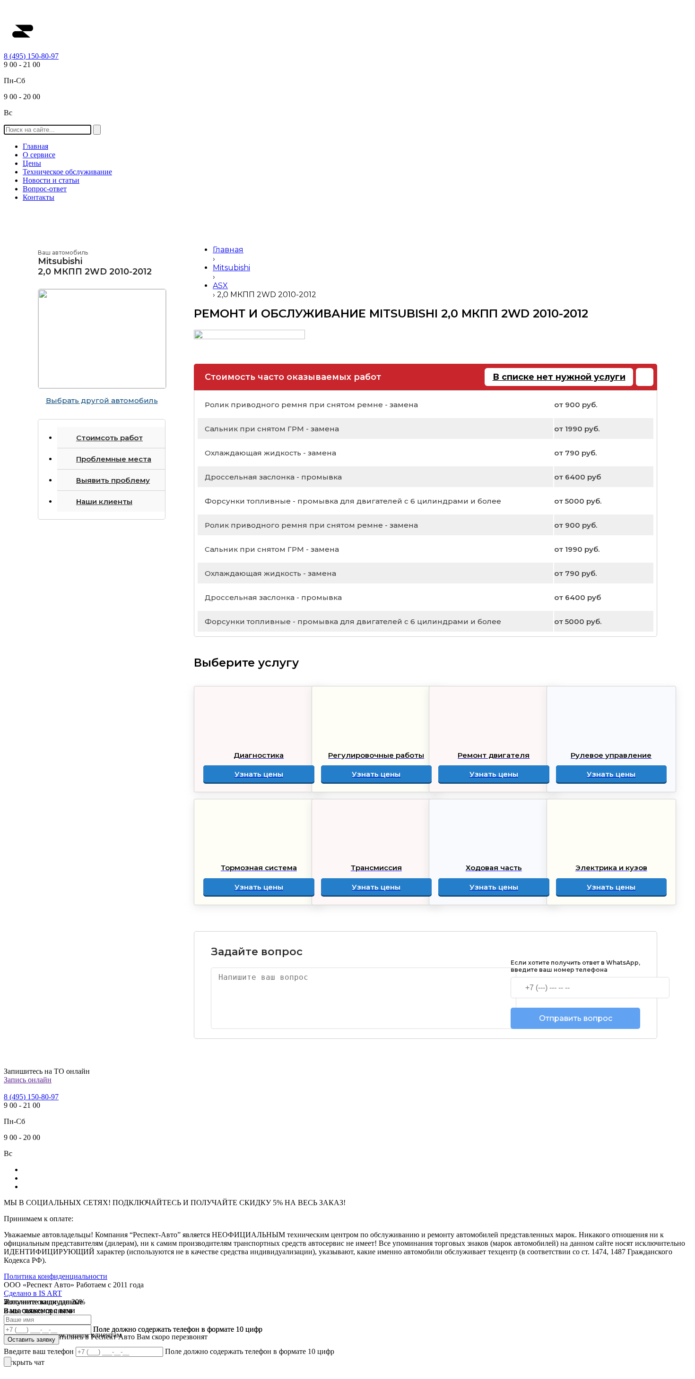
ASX (220, 285)
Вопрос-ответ (45, 189)
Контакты (38, 197)
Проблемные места (113, 458)
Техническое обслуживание (67, 172)
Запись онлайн (28, 1080)
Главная (35, 146)
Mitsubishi (231, 267)
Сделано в (33, 1293)
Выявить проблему (113, 480)
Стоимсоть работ (109, 437)
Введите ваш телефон (40, 1351)
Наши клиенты (104, 501)
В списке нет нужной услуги (559, 377)
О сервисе (39, 155)
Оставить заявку (31, 1339)
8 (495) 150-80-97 (31, 56)
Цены (32, 163)
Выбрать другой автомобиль (102, 400)
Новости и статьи (51, 180)
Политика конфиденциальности (55, 1276)
